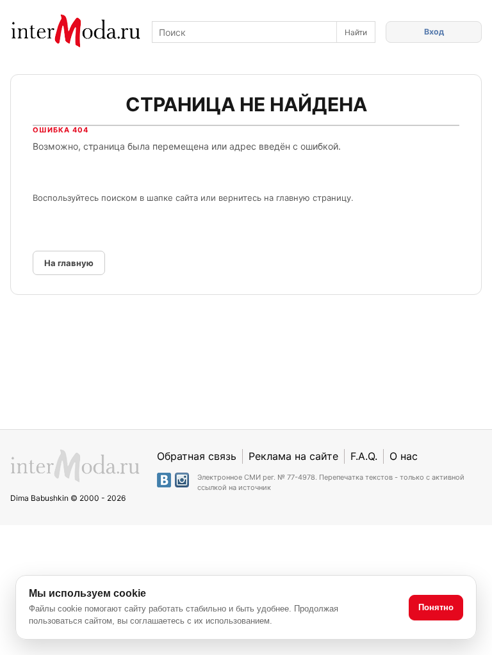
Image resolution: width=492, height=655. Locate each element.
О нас (404, 456)
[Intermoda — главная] (76, 31)
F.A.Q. (363, 456)
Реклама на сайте (293, 456)
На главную (69, 263)
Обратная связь (196, 456)
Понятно (436, 607)
